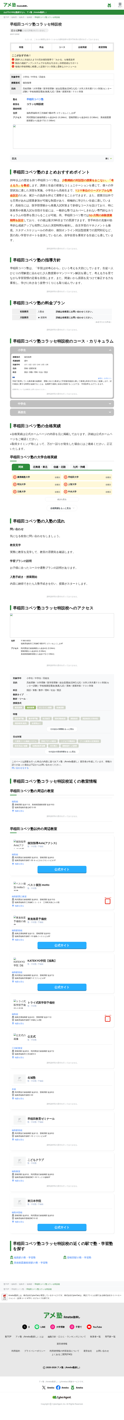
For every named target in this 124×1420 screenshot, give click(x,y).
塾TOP (6, 17)
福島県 (14, 17)
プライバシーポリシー (34, 1350)
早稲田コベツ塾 (35, 99)
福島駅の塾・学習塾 (25, 1257)
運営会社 (87, 1350)
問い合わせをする (20, 767)
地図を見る (19, 810)
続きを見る (62, 499)
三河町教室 (17, 1047)
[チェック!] (108, 901)
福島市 (21, 17)
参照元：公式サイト (105, 378)
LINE (43, 1326)
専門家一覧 (110, 1336)
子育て (79, 1326)
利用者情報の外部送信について (64, 1350)
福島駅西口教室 (19, 896)
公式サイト (62, 869)
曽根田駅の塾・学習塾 (79, 1257)
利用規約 (15, 1350)
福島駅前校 (17, 930)
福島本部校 (17, 1212)
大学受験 (60, 1326)
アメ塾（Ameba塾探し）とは (30, 1336)
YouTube (97, 1326)
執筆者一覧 (95, 1336)
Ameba (50, 1387)
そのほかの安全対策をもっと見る (62, 751)
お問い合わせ (102, 1350)
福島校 (15, 801)
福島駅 (29, 17)
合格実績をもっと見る (60, 508)
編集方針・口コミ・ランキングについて (67, 1336)
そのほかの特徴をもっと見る (62, 729)
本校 (14, 1089)
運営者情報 (62, 1343)
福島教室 (16, 1171)
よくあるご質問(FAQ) (62, 1354)
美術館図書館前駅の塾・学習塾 (31, 1262)
